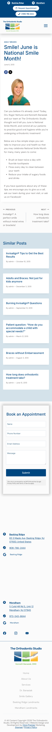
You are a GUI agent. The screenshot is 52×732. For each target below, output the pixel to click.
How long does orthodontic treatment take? (40, 215)
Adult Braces (10, 42)
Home (26, 673)
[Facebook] (6, 72)
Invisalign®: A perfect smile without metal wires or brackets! (13, 217)
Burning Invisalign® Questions (24, 303)
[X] (10, 72)
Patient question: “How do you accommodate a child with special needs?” (24, 328)
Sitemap (19, 727)
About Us (26, 678)
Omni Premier (29, 725)
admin (11, 261)
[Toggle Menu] (46, 25)
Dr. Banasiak (26, 690)
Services (26, 684)
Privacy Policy (30, 727)
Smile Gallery (26, 696)
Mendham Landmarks (26, 707)
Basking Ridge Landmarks (26, 702)
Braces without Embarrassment (25, 353)
